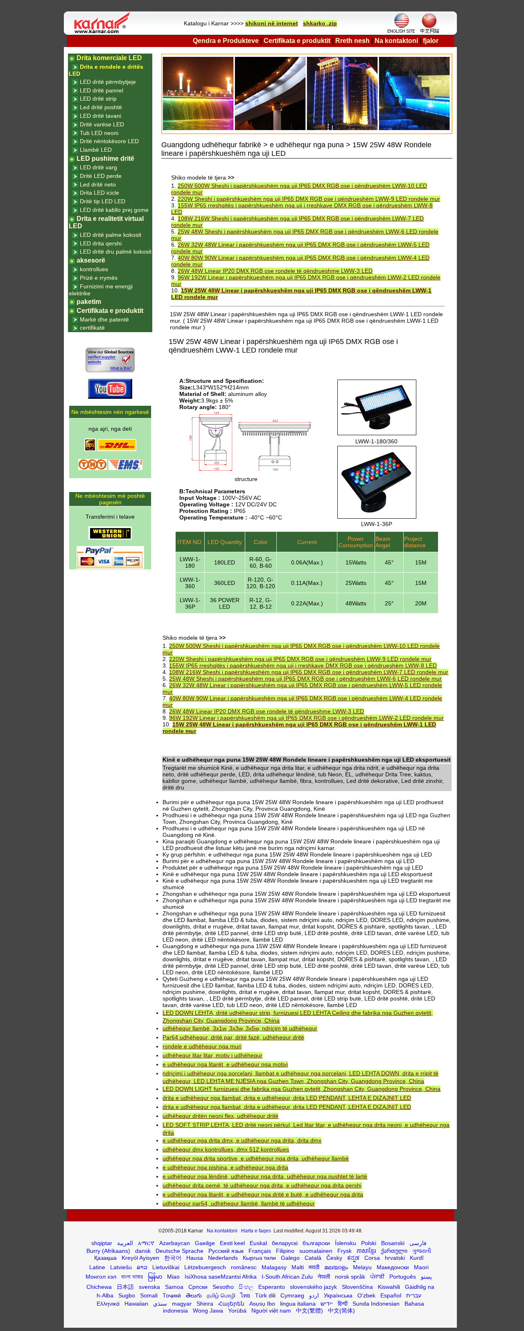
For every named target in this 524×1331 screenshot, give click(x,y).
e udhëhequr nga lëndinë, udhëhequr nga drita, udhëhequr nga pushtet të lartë (265, 1176)
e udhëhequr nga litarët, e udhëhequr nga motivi (225, 1064)
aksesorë (91, 260)
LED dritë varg (98, 167)
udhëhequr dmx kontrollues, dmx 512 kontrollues (226, 1149)
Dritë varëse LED (102, 124)
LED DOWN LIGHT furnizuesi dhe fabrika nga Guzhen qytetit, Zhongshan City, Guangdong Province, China (301, 1089)
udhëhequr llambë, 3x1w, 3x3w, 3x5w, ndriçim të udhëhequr (240, 1028)
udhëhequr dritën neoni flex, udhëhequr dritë (220, 1116)
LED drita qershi (101, 243)
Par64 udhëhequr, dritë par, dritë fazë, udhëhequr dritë (233, 1037)
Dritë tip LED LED (102, 201)
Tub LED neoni (99, 133)
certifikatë (92, 327)
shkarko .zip (320, 23)
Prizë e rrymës (98, 277)
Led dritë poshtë (101, 107)
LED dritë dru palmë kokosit (115, 251)
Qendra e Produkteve (226, 40)
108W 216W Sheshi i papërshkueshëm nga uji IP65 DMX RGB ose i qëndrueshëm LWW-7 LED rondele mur (308, 672)
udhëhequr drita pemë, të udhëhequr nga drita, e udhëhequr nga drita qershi (262, 1185)
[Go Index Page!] (104, 32)
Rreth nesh (352, 40)
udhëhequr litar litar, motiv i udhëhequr (212, 1055)
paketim (89, 301)
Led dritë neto (98, 184)
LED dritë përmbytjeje (108, 82)
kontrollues (94, 269)
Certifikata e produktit (297, 40)
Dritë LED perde (101, 176)
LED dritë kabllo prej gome (114, 210)
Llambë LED (96, 149)
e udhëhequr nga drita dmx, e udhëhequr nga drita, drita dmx (242, 1140)
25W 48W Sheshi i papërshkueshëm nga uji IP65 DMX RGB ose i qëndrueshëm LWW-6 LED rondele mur (305, 678)
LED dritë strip (98, 98)
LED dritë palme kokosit (110, 235)
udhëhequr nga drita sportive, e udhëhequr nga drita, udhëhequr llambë (256, 1158)
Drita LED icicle (99, 192)
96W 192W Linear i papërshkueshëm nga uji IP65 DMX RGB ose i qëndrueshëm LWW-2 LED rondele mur (306, 718)
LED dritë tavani (100, 115)
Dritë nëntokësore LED (109, 141)
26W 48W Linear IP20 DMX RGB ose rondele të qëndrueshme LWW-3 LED (275, 271)
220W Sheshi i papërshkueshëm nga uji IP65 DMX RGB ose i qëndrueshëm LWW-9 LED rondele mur (309, 199)
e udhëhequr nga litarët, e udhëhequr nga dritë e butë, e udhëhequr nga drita (263, 1194)
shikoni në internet (271, 23)
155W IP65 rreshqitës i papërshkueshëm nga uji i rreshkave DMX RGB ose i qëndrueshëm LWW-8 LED (303, 665)
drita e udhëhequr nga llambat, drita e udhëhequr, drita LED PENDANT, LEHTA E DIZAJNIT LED (287, 1098)
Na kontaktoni (396, 40)
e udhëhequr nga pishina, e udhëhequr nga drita (225, 1167)
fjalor (430, 40)
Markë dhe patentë (104, 319)
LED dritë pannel (101, 90)
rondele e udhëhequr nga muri (202, 1046)
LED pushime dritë (105, 158)
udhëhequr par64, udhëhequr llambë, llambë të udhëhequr (239, 1203)
